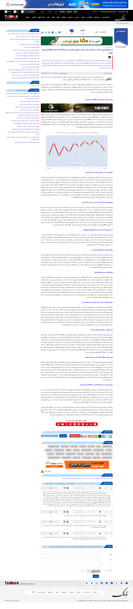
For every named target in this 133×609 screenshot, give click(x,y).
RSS (34, 592)
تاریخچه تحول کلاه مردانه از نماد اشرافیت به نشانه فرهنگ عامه (22, 61)
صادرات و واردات (58, 450)
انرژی (58, 17)
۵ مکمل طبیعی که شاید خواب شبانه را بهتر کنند (26, 59)
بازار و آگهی (41, 17)
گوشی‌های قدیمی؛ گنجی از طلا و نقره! (28, 45)
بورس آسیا (76, 450)
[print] (42, 32)
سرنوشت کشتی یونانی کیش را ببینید (28, 104)
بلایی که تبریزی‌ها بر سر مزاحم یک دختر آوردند (26, 107)
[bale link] (82, 424)
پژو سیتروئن (96, 458)
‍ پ (55, 32)
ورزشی (83, 17)
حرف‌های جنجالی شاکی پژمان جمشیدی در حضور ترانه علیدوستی (22, 93)
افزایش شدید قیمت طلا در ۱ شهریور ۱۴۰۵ (27, 118)
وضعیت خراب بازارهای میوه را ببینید (29, 101)
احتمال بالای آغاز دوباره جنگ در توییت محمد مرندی (25, 75)
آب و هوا (50, 592)
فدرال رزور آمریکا (86, 450)
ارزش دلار (108, 450)
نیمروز (75, 12)
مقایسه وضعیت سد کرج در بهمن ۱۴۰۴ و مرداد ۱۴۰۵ (25, 121)
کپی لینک (63, 436)
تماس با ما (86, 592)
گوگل (97, 454)
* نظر (111, 560)
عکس (48, 17)
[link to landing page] (120, 17)
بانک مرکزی (76, 458)
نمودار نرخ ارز (65, 446)
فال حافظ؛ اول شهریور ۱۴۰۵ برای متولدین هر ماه (26, 124)
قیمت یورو (74, 446)
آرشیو (56, 12)
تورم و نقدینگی (86, 458)
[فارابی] (77, 40)
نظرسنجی (49, 12)
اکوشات (69, 12)
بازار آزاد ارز (83, 446)
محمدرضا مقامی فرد (54, 458)
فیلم (53, 17)
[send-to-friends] (45, 32)
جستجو (64, 592)
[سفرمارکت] (76, 465)
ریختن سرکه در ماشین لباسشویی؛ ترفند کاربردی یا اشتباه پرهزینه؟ (24, 40)
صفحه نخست (106, 17)
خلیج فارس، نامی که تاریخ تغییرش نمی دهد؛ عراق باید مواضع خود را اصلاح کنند (23, 138)
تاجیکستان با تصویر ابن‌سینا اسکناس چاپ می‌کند (25, 50)
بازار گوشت (50, 454)
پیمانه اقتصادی (107, 446)
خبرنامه (78, 592)
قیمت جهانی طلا (70, 454)
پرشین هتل (35, 86)
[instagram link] (74, 424)
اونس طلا (80, 454)
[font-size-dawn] (52, 32)
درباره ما (95, 592)
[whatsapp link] (91, 424)
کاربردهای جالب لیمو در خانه (31, 47)
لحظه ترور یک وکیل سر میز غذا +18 (29, 110)
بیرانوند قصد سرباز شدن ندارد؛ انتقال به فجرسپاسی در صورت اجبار (23, 133)
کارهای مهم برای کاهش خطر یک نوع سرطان (27, 53)
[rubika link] (95, 424)
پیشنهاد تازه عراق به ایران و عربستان (29, 64)
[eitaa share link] (92, 436)
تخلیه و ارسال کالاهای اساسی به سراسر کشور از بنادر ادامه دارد (108, 23)
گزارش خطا (47, 471)
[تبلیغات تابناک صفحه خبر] (121, 38)
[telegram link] (87, 424)
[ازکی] (97, 4)
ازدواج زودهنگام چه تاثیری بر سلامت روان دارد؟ (26, 142)
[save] (49, 32)
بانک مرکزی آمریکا (98, 450)
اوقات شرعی (41, 592)
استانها (28, 17)
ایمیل (110, 555)
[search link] (22, 11)
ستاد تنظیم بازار (107, 458)
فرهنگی (64, 17)
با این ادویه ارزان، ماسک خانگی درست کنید (27, 36)
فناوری (34, 17)
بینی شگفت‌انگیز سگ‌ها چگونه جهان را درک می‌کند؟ (25, 78)
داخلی (97, 32)
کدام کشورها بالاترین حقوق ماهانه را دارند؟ (27, 56)
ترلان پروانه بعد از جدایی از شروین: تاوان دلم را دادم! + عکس (23, 34)
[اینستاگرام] (88, 436)
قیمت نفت (48, 450)
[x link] (66, 424)
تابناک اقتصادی (102, 85)
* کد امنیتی (109, 570)
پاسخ (51, 488)
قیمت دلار (91, 446)
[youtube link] (62, 424)
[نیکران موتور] (77, 107)
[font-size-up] (59, 32)
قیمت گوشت (59, 454)
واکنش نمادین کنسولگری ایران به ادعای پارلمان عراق (25, 129)
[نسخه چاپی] (110, 436)
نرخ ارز (98, 446)
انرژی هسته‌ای (89, 454)
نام (111, 550)
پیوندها (42, 12)
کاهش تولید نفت (106, 454)
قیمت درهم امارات (53, 446)
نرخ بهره (68, 450)
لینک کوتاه (76, 436)
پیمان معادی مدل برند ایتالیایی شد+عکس (27, 126)
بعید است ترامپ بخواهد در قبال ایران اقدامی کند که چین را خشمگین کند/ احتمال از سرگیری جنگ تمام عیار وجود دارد (23, 71)
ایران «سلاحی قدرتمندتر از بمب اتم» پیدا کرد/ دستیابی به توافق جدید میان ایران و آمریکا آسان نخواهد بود (22, 114)
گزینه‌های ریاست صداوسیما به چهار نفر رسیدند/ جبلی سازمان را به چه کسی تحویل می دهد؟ (23, 97)
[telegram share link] (103, 436)
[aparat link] (58, 424)
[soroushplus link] (78, 424)
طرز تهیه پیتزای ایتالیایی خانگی (30, 67)
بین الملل (97, 17)
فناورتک (62, 12)
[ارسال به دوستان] (106, 436)
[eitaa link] (70, 424)
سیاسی (77, 17)
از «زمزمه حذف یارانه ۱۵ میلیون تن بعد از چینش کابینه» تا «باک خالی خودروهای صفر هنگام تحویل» (86, 478)
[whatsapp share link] (96, 436)
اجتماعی (70, 17)
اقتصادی (89, 17)
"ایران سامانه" (8, 601)
